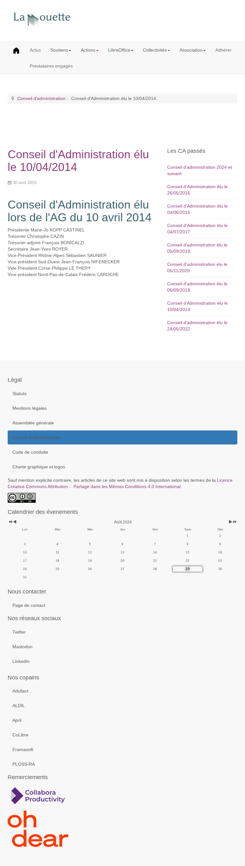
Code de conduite (30, 452)
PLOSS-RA (23, 764)
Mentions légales (29, 408)
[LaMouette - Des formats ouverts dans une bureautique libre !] (122, 20)
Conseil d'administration (41, 98)
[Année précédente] (10, 522)
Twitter (19, 632)
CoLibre (20, 734)
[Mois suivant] (230, 522)
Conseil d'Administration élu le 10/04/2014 (78, 161)
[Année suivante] (234, 522)
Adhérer (223, 50)
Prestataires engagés (51, 65)
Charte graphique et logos (38, 466)
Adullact (20, 690)
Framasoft (22, 749)
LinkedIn (21, 661)
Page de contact (28, 605)
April (16, 720)
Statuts (19, 393)
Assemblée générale (33, 422)
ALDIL (18, 705)
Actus (35, 50)
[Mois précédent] (15, 522)
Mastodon (22, 646)
